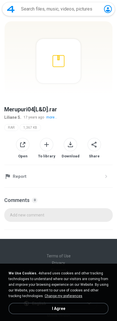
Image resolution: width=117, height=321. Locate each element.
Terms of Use (59, 256)
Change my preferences (63, 296)
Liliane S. (12, 117)
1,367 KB (30, 128)
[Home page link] (11, 9)
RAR (11, 128)
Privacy (58, 263)
